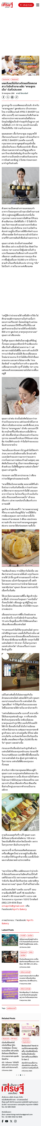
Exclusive (6, 79)
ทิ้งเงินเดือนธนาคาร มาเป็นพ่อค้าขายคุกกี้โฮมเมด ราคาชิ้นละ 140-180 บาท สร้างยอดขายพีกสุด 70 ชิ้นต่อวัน (29, 963)
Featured (15, 79)
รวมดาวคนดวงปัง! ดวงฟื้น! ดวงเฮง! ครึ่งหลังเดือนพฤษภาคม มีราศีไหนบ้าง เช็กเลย (29, 979)
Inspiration (26, 1042)
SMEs (31, 952)
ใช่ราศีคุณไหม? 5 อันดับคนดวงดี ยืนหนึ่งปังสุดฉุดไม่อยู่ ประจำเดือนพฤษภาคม (28, 995)
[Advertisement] (20, 32)
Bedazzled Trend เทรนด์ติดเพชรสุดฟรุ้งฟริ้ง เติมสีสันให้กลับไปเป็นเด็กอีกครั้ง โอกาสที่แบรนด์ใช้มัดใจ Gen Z (30, 1052)
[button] (16, 1075)
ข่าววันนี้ (22, 935)
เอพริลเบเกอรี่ (11, 1008)
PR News (14, 1039)
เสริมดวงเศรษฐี (25, 972)
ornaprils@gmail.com (13, 905)
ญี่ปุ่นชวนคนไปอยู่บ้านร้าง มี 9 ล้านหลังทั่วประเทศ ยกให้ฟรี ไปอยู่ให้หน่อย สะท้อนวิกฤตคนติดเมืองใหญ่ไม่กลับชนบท (29, 944)
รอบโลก (30, 935)
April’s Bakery (19, 909)
